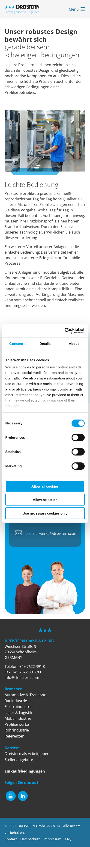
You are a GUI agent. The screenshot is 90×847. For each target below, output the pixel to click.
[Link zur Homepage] (22, 9)
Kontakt (11, 839)
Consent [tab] (16, 343)
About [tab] (74, 343)
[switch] (78, 437)
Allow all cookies (45, 486)
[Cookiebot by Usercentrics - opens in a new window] (65, 331)
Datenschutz (30, 839)
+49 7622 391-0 (32, 666)
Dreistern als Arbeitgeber (27, 753)
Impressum (52, 839)
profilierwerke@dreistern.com (51, 533)
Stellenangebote (19, 759)
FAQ (68, 839)
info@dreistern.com (22, 677)
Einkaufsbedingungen (25, 771)
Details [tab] (45, 343)
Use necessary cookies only (45, 513)
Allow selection (45, 500)
